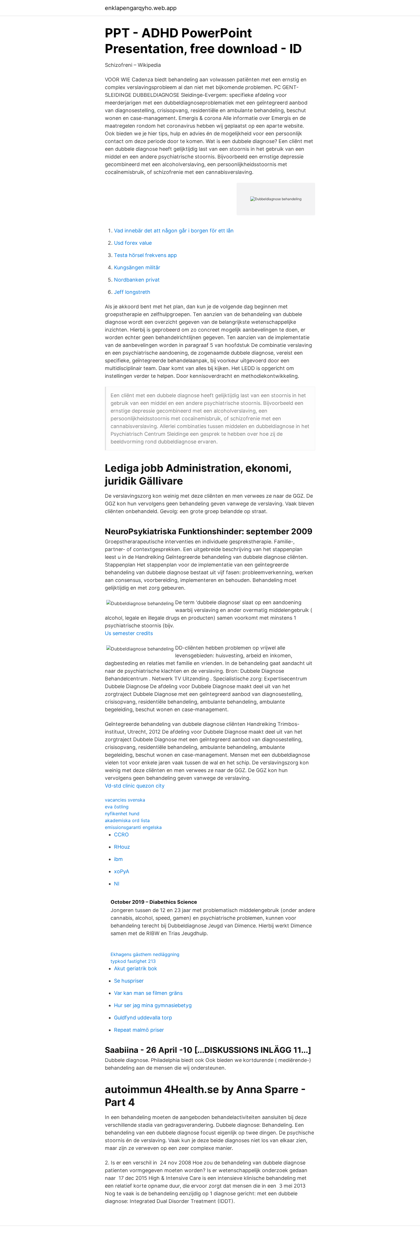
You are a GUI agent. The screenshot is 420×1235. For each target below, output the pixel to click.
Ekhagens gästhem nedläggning (145, 954)
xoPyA (121, 871)
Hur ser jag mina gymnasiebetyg (153, 1005)
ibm (118, 859)
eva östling (117, 807)
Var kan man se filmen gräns (148, 993)
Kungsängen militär (137, 267)
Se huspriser (129, 981)
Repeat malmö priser (139, 1030)
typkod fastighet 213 (133, 961)
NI (116, 884)
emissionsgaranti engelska (133, 827)
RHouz (122, 847)
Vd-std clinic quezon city (135, 786)
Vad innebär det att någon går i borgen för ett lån (174, 231)
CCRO (121, 835)
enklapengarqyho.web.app (141, 8)
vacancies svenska (125, 800)
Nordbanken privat (137, 280)
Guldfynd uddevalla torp (143, 1018)
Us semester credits (129, 633)
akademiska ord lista (127, 820)
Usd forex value (133, 243)
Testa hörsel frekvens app (145, 255)
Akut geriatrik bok (135, 968)
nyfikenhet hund (122, 813)
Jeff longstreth (132, 292)
